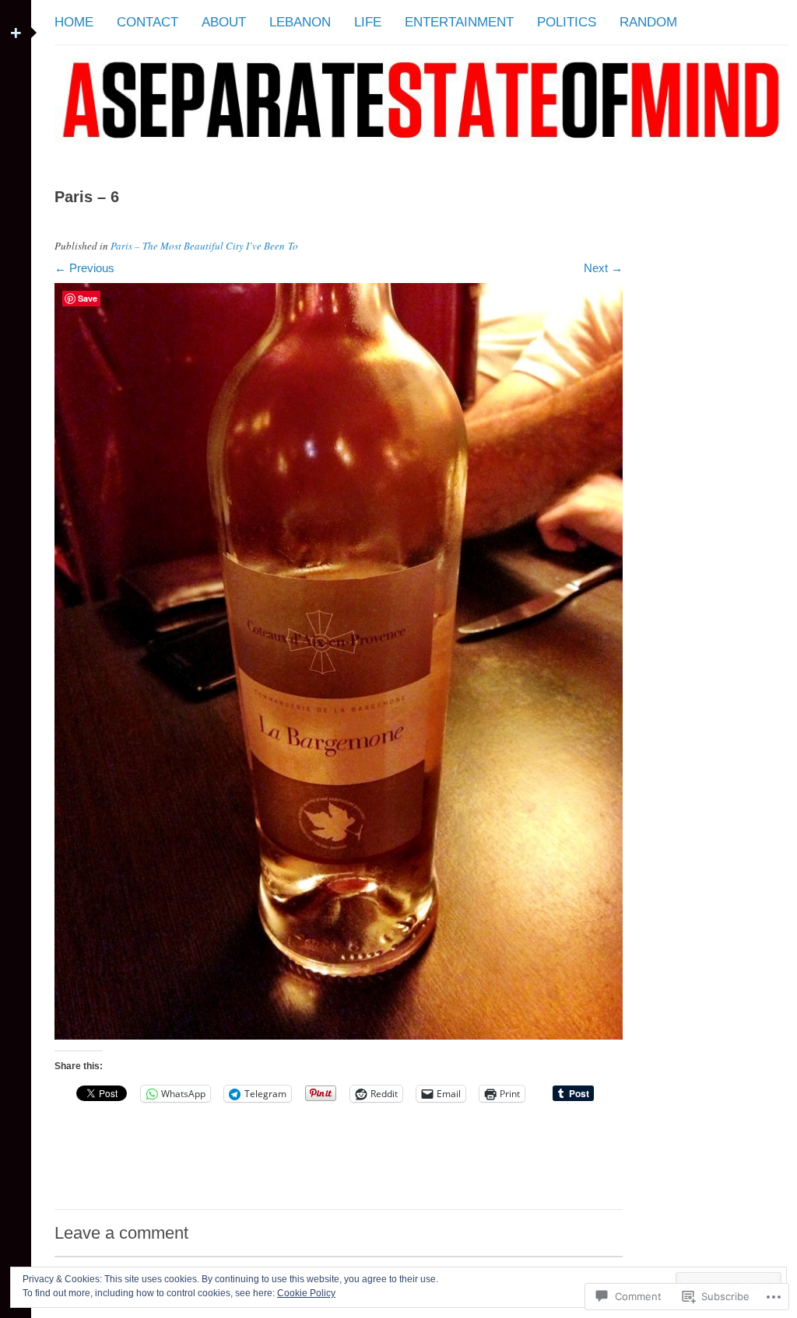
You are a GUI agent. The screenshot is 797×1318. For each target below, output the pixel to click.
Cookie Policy (306, 1293)
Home (73, 22)
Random (648, 22)
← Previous (84, 267)
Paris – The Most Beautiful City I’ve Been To (204, 246)
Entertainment (459, 22)
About (224, 22)
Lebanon (300, 22)
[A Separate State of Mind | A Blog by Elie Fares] (421, 154)
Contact (147, 22)
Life (367, 22)
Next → (603, 267)
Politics (566, 22)
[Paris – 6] (338, 1035)
